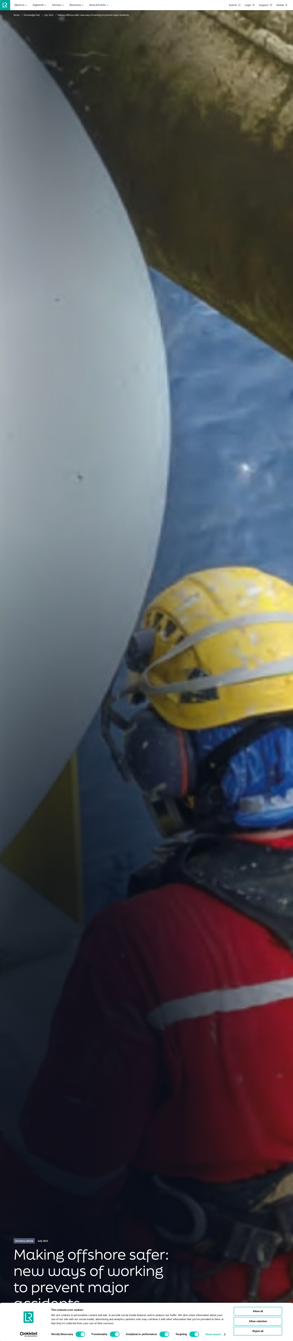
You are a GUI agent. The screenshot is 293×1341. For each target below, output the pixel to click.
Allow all (258, 1311)
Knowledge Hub (32, 14)
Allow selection (258, 1321)
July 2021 (49, 14)
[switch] (115, 1334)
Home (17, 14)
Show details (213, 1334)
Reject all (257, 1331)
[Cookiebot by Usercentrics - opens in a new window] (29, 1334)
